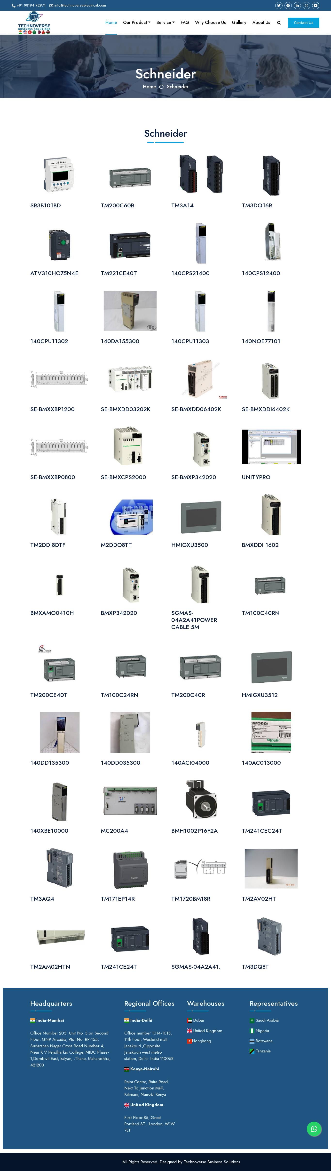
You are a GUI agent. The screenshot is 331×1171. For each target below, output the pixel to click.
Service (164, 22)
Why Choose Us (210, 22)
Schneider (178, 86)
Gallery (239, 22)
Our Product (135, 22)
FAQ (185, 22)
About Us (261, 22)
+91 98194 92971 (31, 5)
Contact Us (303, 22)
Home (111, 22)
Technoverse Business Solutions (212, 1162)
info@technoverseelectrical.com (79, 5)
